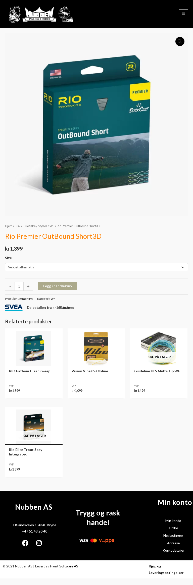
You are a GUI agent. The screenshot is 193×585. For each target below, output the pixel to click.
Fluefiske (29, 226)
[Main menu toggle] (183, 13)
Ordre (173, 528)
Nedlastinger (173, 535)
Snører (42, 226)
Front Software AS (64, 566)
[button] (179, 41)
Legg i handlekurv (57, 286)
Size (8, 258)
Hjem (9, 226)
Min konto (173, 520)
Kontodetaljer (173, 550)
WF (52, 226)
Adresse (173, 543)
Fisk (18, 226)
